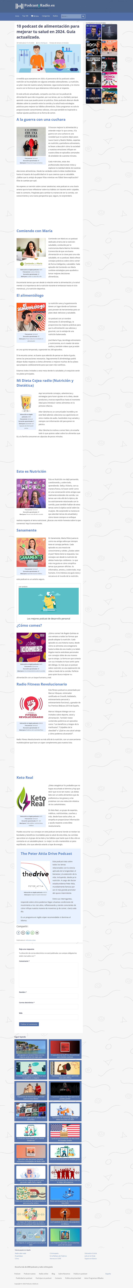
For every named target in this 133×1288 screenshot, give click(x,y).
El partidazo (19, 1256)
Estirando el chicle (91, 1253)
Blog (53, 1274)
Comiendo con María (34, 230)
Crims (17, 1259)
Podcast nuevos (30, 1274)
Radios (55, 16)
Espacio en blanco (91, 1259)
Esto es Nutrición (31, 471)
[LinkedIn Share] (28, 933)
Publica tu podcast (80, 1274)
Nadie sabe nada (20, 1253)
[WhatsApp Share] (32, 933)
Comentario (24, 961)
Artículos (29, 940)
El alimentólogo (30, 295)
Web (20, 1013)
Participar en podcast (44, 1278)
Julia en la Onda (90, 1256)
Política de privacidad (73, 1278)
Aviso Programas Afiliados (93, 1278)
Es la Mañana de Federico (58, 1256)
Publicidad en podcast (24, 1278)
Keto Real (25, 777)
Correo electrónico (27, 1002)
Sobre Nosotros (64, 1274)
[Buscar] (83, 16)
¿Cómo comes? (29, 625)
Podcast (17, 1274)
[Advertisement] (49, 213)
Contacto (58, 1278)
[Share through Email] (37, 933)
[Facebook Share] (18, 933)
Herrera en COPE (55, 1259)
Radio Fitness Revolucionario (42, 684)
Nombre (23, 992)
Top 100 (25, 16)
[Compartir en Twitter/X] (23, 933)
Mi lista (36, 16)
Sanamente (27, 530)
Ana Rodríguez (43, 43)
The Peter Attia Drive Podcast (46, 853)
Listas (34, 940)
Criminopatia (54, 1253)
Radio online (43, 1274)
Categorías (46, 16)
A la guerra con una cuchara (41, 119)
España (108, 1274)
